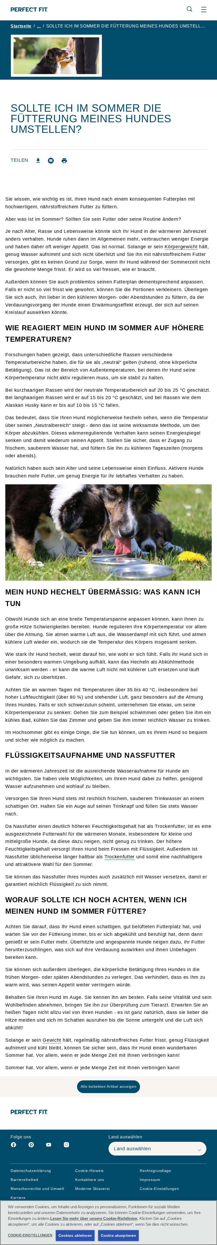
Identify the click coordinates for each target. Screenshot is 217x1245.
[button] (203, 9)
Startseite (21, 26)
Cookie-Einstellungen (159, 1188)
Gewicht (52, 1040)
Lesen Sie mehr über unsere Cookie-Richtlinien (93, 1218)
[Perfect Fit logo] (29, 1112)
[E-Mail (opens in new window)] (51, 162)
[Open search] (189, 9)
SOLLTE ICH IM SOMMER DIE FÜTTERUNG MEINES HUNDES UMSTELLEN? (126, 26)
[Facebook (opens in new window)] (13, 1146)
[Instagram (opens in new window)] (66, 1146)
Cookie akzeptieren (118, 1235)
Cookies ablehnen (75, 1235)
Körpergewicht (181, 246)
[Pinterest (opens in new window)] (31, 1146)
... (39, 26)
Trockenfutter (120, 856)
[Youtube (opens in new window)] (49, 1146)
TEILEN (19, 160)
